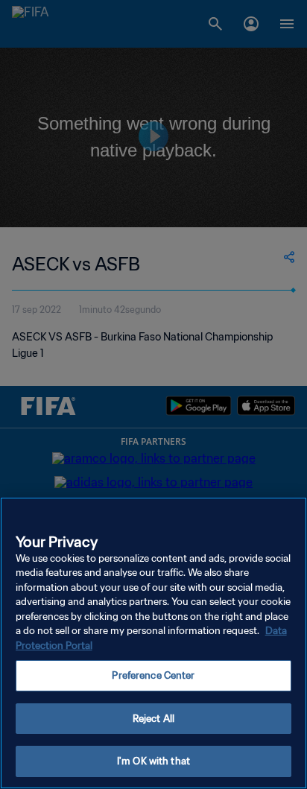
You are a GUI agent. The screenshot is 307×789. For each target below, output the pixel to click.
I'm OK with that (153, 761)
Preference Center (153, 675)
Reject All (153, 718)
